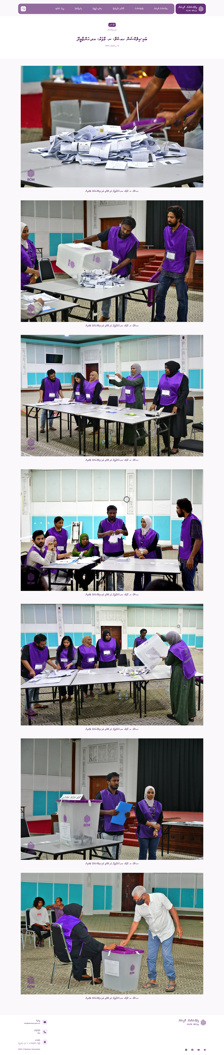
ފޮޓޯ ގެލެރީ (112, 25)
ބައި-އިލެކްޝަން (112, 30)
